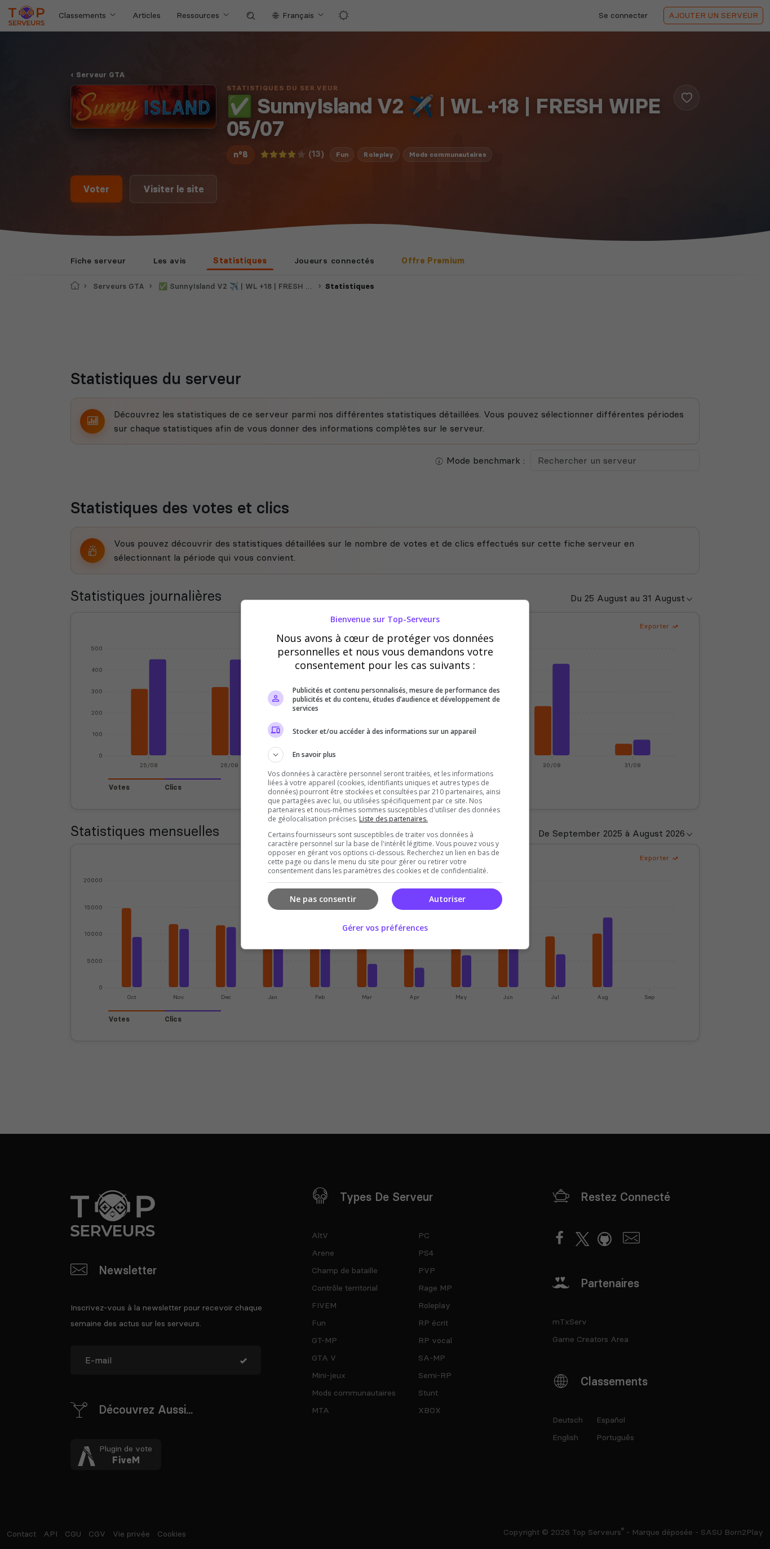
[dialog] (385, 774)
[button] (385, 755)
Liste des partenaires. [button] (393, 819)
